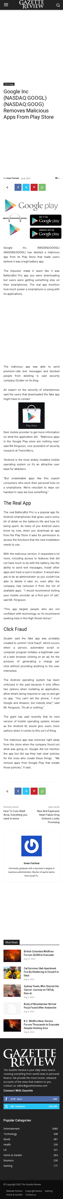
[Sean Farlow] (31, 846)
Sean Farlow (12, 178)
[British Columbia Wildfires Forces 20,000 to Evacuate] (12, 956)
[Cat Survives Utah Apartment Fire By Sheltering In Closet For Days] (12, 973)
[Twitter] (26, 187)
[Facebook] (18, 187)
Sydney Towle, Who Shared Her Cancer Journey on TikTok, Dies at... (41, 990)
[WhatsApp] (42, 187)
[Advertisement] (31, 43)
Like (55, 1099)
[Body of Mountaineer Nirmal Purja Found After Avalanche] (12, 1008)
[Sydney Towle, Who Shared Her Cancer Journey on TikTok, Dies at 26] (12, 990)
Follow (53, 1106)
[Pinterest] (34, 187)
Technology (9, 84)
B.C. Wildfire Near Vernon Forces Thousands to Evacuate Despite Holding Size (41, 1025)
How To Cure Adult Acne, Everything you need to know (15, 815)
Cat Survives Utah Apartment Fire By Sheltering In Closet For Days (41, 972)
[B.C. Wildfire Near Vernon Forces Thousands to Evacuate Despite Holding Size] (12, 1025)
